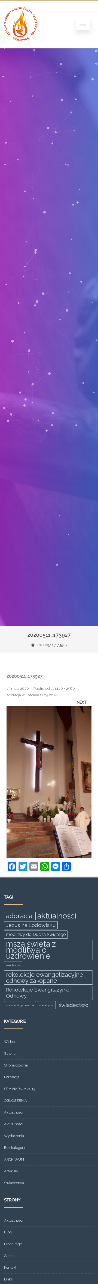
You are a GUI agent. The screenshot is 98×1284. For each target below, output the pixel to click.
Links (8, 1279)
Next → (84, 702)
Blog (8, 1232)
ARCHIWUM (14, 1159)
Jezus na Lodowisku (31, 925)
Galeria (10, 1053)
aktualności (56, 916)
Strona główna (16, 1065)
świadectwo (73, 1005)
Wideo (9, 1042)
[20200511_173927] (49, 782)
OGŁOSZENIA (15, 1100)
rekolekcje (13, 965)
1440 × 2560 (64, 688)
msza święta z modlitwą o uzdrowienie (31, 950)
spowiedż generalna (20, 1005)
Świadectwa (14, 1183)
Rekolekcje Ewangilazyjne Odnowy (37, 993)
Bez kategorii (14, 1148)
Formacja (12, 1077)
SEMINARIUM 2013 (19, 1089)
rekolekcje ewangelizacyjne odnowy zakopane (44, 977)
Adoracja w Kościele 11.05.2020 (32, 695)
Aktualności (13, 1112)
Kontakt (10, 1267)
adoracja (19, 916)
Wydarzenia (14, 1136)
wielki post (46, 1005)
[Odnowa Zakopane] (20, 46)
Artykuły (11, 1171)
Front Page (13, 1244)
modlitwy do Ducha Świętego (36, 934)
